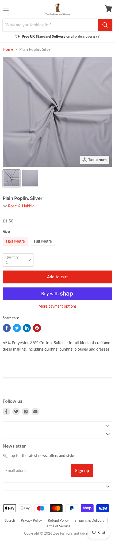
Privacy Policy (31, 520)
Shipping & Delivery (90, 520)
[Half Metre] (16, 246)
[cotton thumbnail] (11, 178)
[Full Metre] (44, 246)
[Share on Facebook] (7, 328)
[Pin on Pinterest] (37, 328)
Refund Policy (58, 520)
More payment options (57, 306)
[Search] (105, 25)
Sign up (82, 470)
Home (8, 49)
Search (10, 520)
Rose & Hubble (21, 205)
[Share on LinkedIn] (27, 328)
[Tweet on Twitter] (17, 328)
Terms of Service (57, 526)
